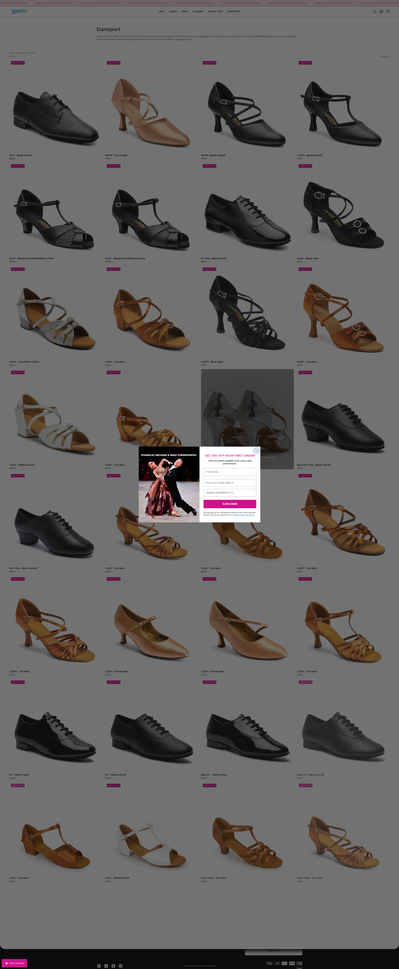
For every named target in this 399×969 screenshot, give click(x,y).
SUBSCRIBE (229, 503)
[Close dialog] (256, 450)
